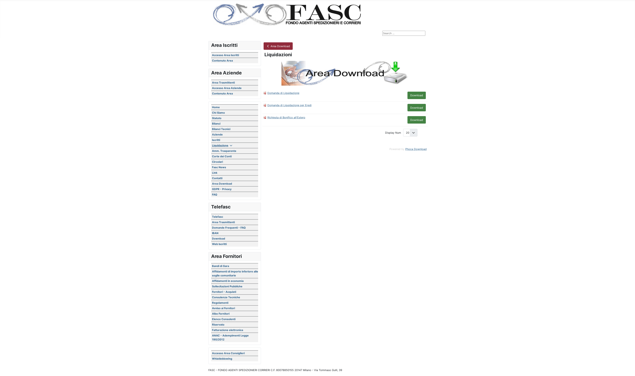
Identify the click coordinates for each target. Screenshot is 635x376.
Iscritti (216, 140)
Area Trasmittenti (223, 82)
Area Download (222, 183)
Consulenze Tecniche (226, 297)
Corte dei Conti (222, 156)
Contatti (217, 178)
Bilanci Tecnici (221, 129)
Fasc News (219, 167)
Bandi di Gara (220, 266)
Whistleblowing (222, 358)
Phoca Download (416, 149)
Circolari (217, 161)
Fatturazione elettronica (227, 330)
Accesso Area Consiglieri (228, 353)
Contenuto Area (222, 60)
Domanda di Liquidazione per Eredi (289, 105)
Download (218, 238)
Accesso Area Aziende (227, 88)
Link (214, 172)
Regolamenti (220, 302)
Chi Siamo (218, 112)
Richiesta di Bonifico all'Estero (286, 117)
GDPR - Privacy (222, 189)
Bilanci (216, 123)
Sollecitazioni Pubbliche (227, 286)
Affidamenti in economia (228, 281)
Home (216, 107)
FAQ (214, 194)
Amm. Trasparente (224, 151)
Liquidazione (220, 145)
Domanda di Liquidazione (283, 93)
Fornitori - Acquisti (224, 291)
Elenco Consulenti (223, 319)
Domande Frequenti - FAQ (229, 227)
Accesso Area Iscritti (225, 55)
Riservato (218, 324)
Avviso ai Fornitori (223, 308)
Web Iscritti (219, 244)
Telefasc (217, 216)
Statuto (216, 118)
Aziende (217, 134)
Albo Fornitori (221, 313)
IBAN (215, 233)
